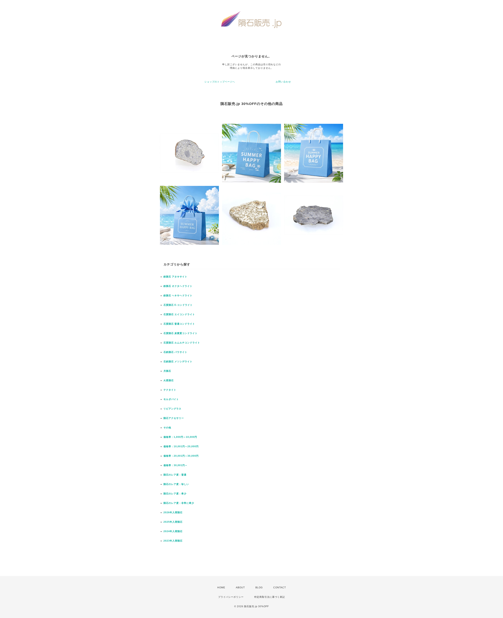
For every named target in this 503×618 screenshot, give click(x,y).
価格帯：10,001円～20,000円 (181, 446)
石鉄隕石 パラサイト (175, 352)
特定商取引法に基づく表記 (269, 597)
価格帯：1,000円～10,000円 (180, 437)
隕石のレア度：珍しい (176, 484)
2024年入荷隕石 (173, 531)
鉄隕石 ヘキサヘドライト (177, 295)
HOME (221, 587)
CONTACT (279, 587)
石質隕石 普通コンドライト (179, 323)
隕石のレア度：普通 (174, 474)
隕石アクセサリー (173, 418)
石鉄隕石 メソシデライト (177, 361)
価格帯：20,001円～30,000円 (181, 456)
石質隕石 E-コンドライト (178, 305)
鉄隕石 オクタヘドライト (177, 286)
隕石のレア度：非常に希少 (178, 503)
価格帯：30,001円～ (175, 465)
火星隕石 (168, 380)
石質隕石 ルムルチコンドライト (181, 342)
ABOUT (240, 587)
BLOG (259, 587)
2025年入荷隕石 (173, 522)
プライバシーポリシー (231, 597)
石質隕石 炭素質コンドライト (180, 333)
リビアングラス (172, 408)
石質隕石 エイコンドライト (179, 314)
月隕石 (167, 371)
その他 (167, 427)
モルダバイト (171, 399)
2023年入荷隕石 (173, 540)
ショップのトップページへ (219, 81)
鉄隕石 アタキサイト (175, 276)
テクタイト (169, 389)
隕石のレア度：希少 (174, 493)
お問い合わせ (283, 81)
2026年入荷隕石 (173, 512)
